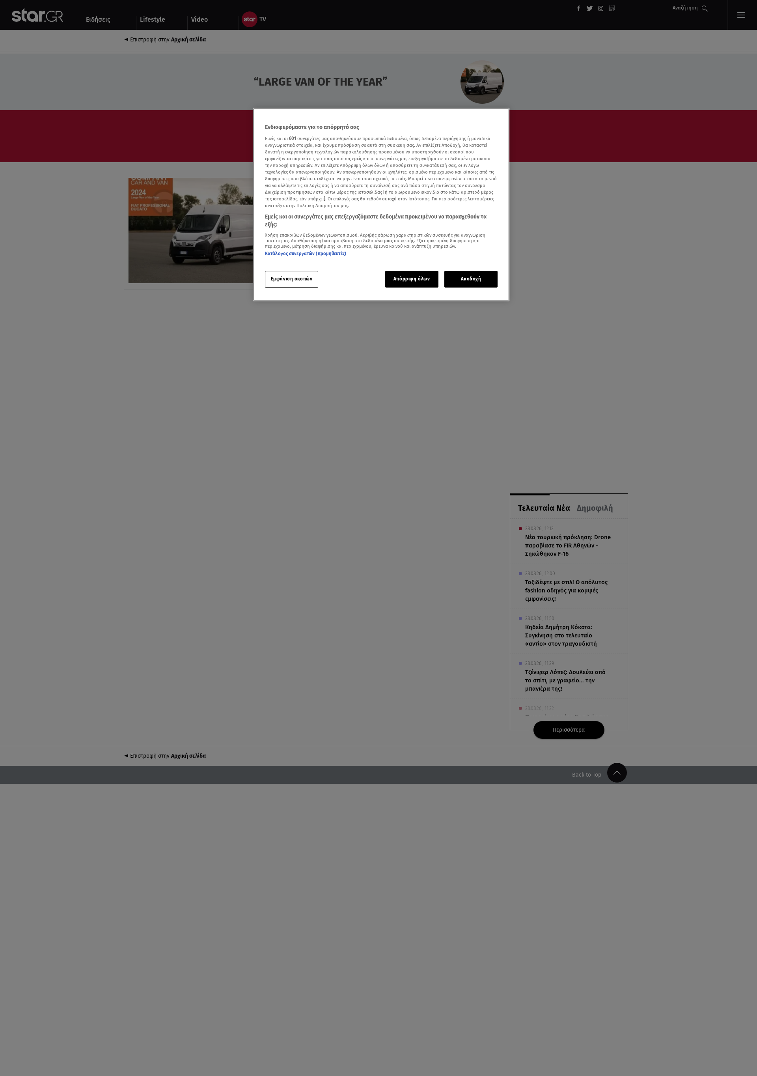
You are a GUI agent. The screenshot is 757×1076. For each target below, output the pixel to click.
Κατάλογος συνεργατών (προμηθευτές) (305, 253)
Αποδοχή (471, 279)
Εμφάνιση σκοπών (292, 279)
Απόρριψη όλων (411, 279)
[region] (381, 204)
